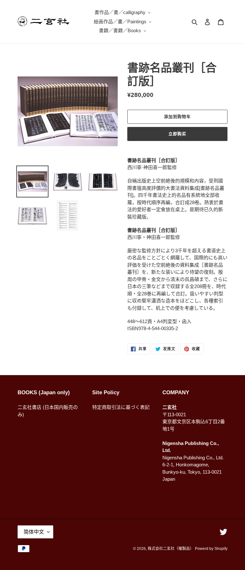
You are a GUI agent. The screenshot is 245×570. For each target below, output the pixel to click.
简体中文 (34, 532)
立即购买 (177, 133)
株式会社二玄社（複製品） (171, 548)
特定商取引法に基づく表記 (121, 407)
